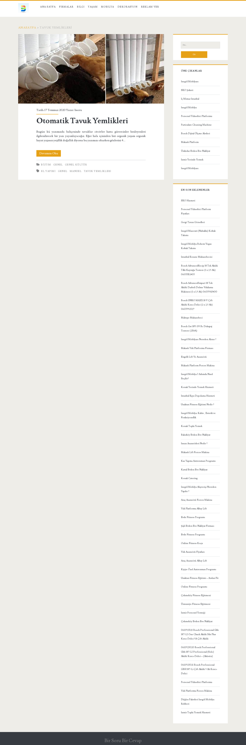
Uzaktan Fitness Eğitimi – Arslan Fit (199, 578)
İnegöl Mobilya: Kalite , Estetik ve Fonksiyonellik (198, 415)
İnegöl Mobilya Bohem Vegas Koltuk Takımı (196, 246)
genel (63, 171)
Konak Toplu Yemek (191, 426)
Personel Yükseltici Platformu (196, 116)
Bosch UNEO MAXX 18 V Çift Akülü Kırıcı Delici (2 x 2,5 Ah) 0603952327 (197, 305)
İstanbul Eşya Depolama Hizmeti (198, 395)
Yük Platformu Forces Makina (196, 690)
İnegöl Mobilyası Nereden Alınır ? (198, 339)
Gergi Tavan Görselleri (193, 222)
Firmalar (66, 6)
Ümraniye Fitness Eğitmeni (195, 604)
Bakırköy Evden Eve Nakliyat (195, 434)
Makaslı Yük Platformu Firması (197, 348)
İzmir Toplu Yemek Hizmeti (195, 712)
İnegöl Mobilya (189, 107)
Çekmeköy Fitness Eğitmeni (196, 595)
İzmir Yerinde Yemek (192, 159)
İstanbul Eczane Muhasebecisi (196, 256)
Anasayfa (27, 27)
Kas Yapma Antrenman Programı (198, 461)
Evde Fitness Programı (193, 517)
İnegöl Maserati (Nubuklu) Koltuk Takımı (198, 233)
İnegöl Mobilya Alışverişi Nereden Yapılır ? (198, 489)
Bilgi (80, 6)
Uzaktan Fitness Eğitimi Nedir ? (197, 404)
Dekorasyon (127, 6)
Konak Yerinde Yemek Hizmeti (197, 387)
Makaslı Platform (190, 142)
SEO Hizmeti (188, 200)
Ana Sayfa (48, 6)
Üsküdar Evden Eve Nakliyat (195, 151)
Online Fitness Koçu (192, 543)
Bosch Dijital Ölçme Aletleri (195, 133)
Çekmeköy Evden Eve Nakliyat (197, 621)
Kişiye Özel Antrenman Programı (198, 569)
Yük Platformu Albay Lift (194, 508)
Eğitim (46, 164)
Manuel (76, 171)
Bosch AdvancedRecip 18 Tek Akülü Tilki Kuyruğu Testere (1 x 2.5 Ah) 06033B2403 (199, 270)
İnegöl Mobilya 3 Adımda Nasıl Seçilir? (197, 376)
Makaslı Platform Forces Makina (197, 365)
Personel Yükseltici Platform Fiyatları (196, 211)
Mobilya (107, 6)
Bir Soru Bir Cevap (123, 741)
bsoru (78, 110)
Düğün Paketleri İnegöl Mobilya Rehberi (197, 701)
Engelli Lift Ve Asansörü (194, 356)
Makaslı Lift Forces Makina (195, 452)
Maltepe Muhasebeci (192, 317)
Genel (58, 164)
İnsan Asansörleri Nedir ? (194, 443)
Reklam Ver (150, 6)
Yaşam (93, 6)
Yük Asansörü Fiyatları (193, 551)
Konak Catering (189, 478)
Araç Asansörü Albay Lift (194, 560)
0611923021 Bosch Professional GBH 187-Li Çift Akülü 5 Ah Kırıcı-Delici (199, 669)
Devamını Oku (50, 154)
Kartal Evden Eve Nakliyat (194, 469)
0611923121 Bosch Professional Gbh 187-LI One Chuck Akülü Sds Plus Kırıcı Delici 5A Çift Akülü (200, 634)
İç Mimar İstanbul (190, 98)
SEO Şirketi (187, 90)
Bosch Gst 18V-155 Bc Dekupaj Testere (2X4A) (196, 328)
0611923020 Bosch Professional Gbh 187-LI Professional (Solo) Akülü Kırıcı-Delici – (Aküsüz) (198, 651)
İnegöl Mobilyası (189, 81)
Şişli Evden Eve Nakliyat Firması (197, 526)
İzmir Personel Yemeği (193, 612)
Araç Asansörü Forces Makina (196, 500)
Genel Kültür (76, 164)
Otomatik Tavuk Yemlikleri (91, 69)
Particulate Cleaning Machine (196, 124)
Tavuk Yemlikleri (97, 171)
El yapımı (48, 171)
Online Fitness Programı (194, 586)
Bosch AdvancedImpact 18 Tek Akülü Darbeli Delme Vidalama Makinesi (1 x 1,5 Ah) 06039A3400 (199, 287)
